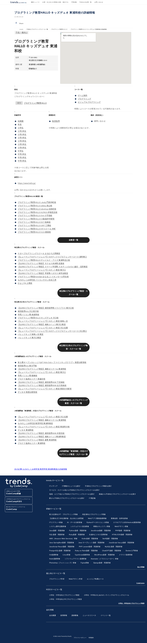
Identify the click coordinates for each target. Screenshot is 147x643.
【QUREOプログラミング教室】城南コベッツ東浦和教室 (42, 436)
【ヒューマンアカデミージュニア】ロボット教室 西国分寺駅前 (45, 389)
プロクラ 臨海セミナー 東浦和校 (31, 443)
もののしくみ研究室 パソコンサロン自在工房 (37, 280)
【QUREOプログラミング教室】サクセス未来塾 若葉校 (41, 263)
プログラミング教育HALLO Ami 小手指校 (35, 215)
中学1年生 (22, 154)
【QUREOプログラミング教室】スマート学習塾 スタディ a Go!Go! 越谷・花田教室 (53, 266)
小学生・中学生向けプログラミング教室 (131, 603)
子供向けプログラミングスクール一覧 (37, 29)
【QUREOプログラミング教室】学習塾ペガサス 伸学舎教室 (43, 273)
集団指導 (56, 121)
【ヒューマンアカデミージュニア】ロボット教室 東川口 (42, 270)
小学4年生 (22, 141)
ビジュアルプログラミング (89, 102)
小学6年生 (22, 147)
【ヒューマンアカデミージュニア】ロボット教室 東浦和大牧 (44, 426)
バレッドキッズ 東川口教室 (29, 337)
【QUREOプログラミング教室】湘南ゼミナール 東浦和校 (42, 369)
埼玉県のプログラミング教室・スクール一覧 (73, 293)
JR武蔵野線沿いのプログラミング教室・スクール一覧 (73, 402)
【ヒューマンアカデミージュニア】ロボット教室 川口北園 (43, 328)
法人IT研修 (140, 567)
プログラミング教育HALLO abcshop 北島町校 (37, 209)
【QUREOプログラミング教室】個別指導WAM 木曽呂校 (41, 433)
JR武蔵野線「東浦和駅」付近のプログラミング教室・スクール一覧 (73, 453)
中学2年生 (22, 157)
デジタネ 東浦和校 (25, 430)
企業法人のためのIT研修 (13, 493)
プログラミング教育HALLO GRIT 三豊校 (34, 225)
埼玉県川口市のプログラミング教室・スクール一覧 (73, 347)
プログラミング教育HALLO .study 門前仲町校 (37, 202)
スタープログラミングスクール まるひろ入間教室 (39, 253)
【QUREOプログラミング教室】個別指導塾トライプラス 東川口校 (46, 308)
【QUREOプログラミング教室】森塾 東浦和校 (37, 440)
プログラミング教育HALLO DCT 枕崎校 (34, 222)
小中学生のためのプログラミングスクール (18, 500)
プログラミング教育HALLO (59, 29)
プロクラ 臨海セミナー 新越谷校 (31, 379)
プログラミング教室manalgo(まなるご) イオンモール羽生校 (43, 276)
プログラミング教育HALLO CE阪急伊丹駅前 (36, 219)
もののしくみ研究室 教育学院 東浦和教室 (35, 423)
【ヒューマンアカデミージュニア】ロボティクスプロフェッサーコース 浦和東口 (52, 257)
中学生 (21, 151)
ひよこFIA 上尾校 (25, 283)
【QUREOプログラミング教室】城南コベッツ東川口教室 (42, 324)
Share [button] (21, 23)
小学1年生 (22, 131)
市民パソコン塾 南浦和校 (28, 314)
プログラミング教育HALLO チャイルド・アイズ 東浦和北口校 (44, 260)
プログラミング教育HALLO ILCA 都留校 (34, 232)
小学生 (21, 128)
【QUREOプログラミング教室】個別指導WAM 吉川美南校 (42, 385)
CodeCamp (140, 583)
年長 (20, 124)
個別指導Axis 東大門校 (27, 365)
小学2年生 (22, 134)
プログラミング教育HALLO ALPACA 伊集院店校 (37, 212)
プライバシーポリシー (80, 637)
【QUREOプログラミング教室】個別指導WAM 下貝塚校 (41, 382)
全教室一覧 (73, 240)
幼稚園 (21, 121)
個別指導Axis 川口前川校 (28, 311)
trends (21, 29)
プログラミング (84, 99)
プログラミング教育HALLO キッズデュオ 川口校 (38, 318)
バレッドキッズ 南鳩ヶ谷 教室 (30, 334)
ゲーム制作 (82, 95)
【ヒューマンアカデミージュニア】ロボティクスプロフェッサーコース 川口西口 (52, 331)
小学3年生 (22, 137)
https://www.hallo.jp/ (27, 183)
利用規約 (91, 637)
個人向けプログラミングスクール (15, 508)
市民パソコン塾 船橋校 (27, 375)
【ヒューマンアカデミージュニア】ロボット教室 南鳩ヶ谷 (43, 321)
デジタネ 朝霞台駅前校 (27, 392)
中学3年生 (22, 161)
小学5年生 (22, 144)
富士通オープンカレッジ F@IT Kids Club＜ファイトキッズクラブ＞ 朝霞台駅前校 (52, 362)
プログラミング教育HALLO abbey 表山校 (35, 205)
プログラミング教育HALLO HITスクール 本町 (37, 229)
